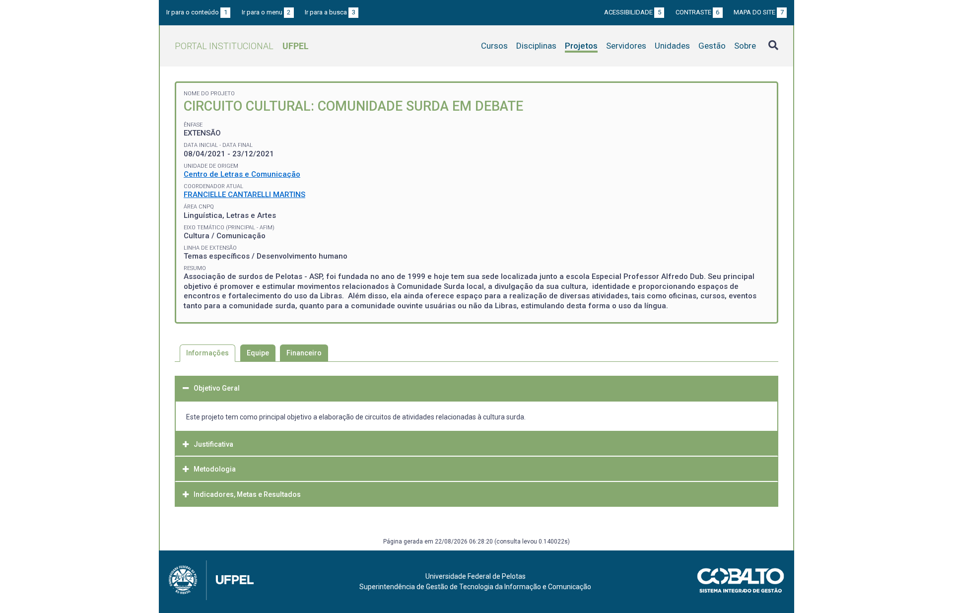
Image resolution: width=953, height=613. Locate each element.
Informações (207, 353)
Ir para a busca (330, 12)
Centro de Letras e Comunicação (242, 174)
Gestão (712, 46)
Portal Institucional (242, 46)
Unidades (672, 46)
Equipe (258, 353)
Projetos (581, 46)
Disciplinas (536, 46)
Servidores (626, 46)
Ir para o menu (266, 12)
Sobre (745, 46)
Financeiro (304, 353)
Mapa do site (759, 12)
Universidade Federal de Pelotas (475, 576)
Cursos (494, 46)
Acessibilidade (632, 12)
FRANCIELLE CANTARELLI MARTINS (244, 194)
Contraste (698, 12)
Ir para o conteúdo (196, 12)
